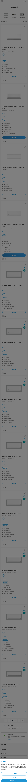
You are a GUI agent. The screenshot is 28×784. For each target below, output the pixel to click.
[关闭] (26, 761)
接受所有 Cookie (14, 781)
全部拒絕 (14, 777)
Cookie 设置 (14, 773)
